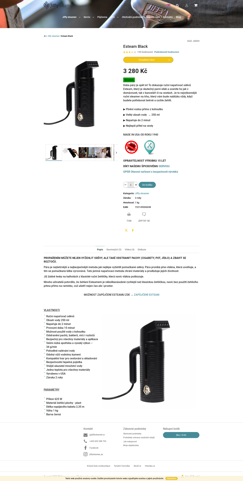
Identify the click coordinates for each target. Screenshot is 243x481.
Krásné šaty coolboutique (98, 466)
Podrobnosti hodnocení (166, 52)
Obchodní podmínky (132, 434)
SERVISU (164, 166)
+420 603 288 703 (98, 441)
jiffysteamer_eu (96, 454)
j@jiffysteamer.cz (97, 435)
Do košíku (147, 185)
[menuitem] (71, 17)
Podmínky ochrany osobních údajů (139, 437)
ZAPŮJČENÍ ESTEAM (146, 294)
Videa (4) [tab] (129, 249)
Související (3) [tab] (113, 249)
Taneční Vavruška (122, 466)
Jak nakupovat (130, 441)
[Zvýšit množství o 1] (136, 185)
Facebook (94, 448)
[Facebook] (133, 230)
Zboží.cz (137, 466)
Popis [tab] (100, 249)
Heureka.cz (150, 466)
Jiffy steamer (142, 193)
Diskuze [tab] (142, 249)
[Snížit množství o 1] (125, 185)
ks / (181, 435)
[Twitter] (126, 230)
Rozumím (171, 478)
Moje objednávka (131, 445)
